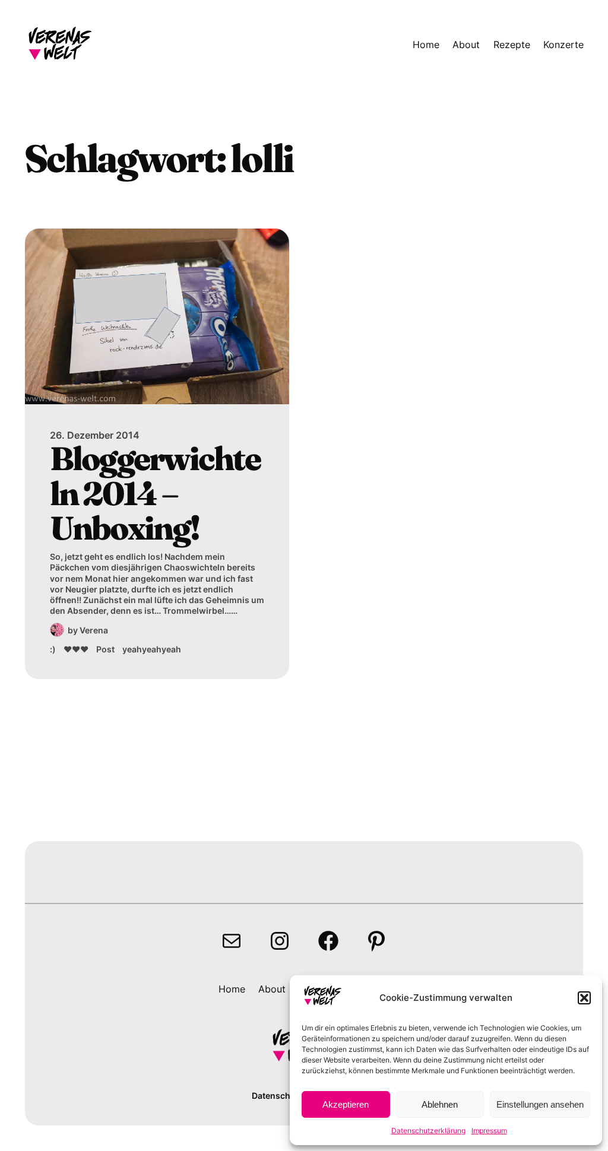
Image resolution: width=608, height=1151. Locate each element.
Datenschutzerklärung (428, 1130)
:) (53, 649)
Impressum (489, 1130)
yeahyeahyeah (151, 649)
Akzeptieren (345, 1104)
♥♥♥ (76, 649)
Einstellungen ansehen (540, 1104)
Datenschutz (277, 1095)
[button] (584, 998)
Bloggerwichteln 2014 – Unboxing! (155, 493)
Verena (94, 630)
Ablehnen (440, 1104)
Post (105, 649)
